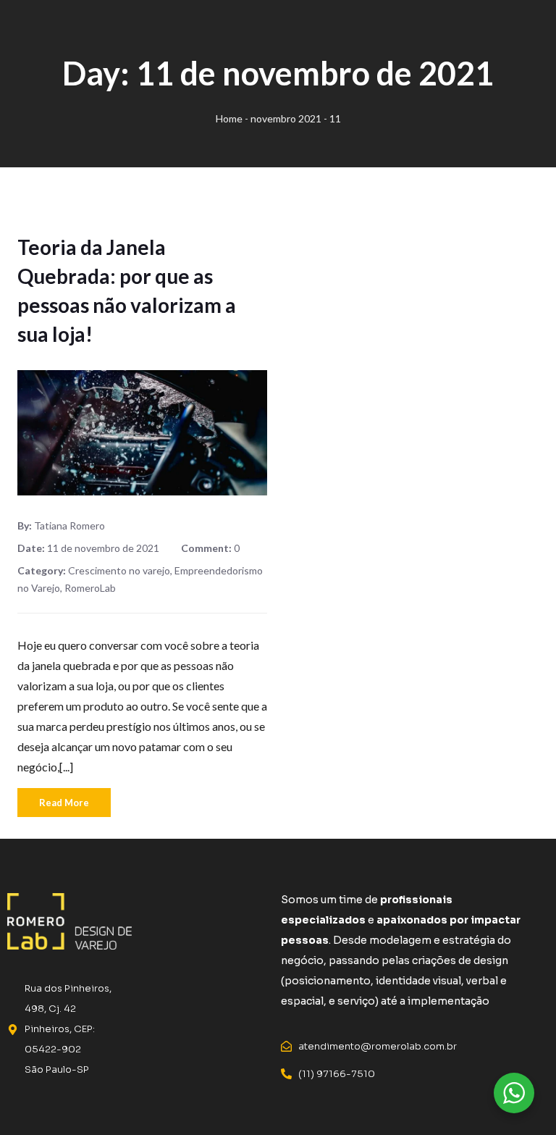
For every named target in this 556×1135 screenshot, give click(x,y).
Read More (64, 802)
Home (229, 118)
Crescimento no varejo (119, 570)
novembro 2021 (285, 118)
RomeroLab (90, 588)
